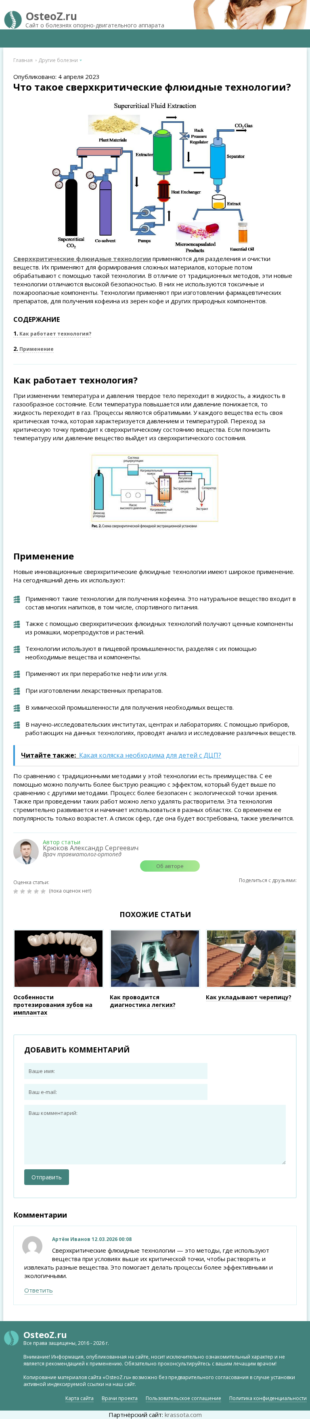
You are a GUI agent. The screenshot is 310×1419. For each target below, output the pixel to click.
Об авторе (170, 866)
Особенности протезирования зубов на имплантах (52, 1004)
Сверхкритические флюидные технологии (82, 259)
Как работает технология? (52, 333)
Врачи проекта (120, 1398)
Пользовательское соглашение (183, 1398)
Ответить (38, 1290)
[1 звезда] (16, 891)
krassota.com (183, 1415)
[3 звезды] (30, 891)
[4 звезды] (37, 891)
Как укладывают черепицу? (248, 997)
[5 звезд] (44, 891)
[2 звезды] (23, 891)
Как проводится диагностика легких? (143, 1001)
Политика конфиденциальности (268, 1398)
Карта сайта (79, 1398)
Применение (33, 349)
